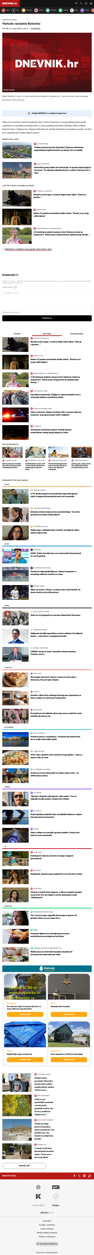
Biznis (76, 10)
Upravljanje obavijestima (48, 1244)
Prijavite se (47, 318)
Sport (17, 10)
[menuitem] (86, 3)
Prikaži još (24, 1166)
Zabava (87, 10)
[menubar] (86, 3)
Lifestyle (41, 10)
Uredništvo (47, 1221)
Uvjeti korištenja (47, 1229)
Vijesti (7, 10)
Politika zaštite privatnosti (47, 1233)
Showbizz (29, 10)
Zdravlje (65, 10)
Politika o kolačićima (47, 1237)
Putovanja (53, 10)
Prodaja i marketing (47, 1225)
